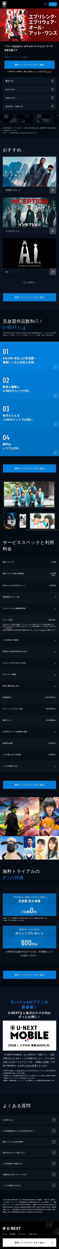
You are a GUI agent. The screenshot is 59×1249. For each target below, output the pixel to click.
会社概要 (12, 1234)
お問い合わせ (33, 1234)
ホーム (5, 1234)
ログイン (53, 4)
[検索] (45, 4)
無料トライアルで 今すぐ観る (30, 64)
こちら (49, 71)
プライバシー (22, 1234)
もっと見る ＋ (29, 282)
